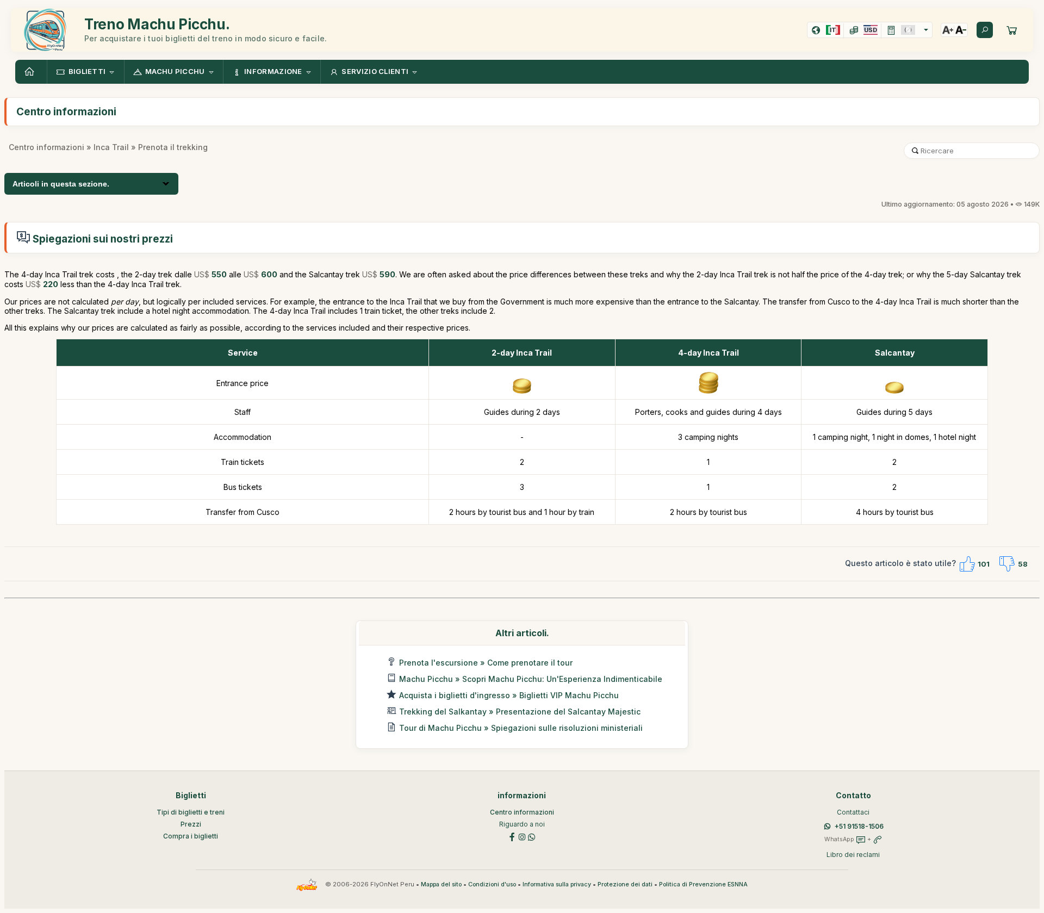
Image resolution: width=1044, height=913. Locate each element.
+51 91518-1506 (859, 826)
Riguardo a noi (522, 824)
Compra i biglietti (190, 836)
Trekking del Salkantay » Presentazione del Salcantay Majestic (520, 711)
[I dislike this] (1007, 564)
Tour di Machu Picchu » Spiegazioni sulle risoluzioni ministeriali (521, 727)
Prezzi (191, 824)
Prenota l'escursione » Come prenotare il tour (486, 662)
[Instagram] (522, 836)
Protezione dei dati (625, 884)
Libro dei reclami (853, 854)
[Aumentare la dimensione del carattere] (947, 29)
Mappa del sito (441, 884)
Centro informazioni (46, 147)
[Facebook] (512, 836)
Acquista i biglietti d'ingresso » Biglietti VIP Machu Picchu (509, 695)
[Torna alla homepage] (31, 72)
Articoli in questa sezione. (61, 183)
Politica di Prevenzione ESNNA (703, 884)
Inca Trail (111, 147)
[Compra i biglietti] (1012, 30)
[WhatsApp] (532, 836)
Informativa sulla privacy (557, 884)
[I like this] (966, 564)
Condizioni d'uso (492, 884)
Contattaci (853, 812)
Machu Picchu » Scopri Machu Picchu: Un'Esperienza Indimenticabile (530, 679)
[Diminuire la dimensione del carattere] (960, 29)
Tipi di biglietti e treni (191, 812)
